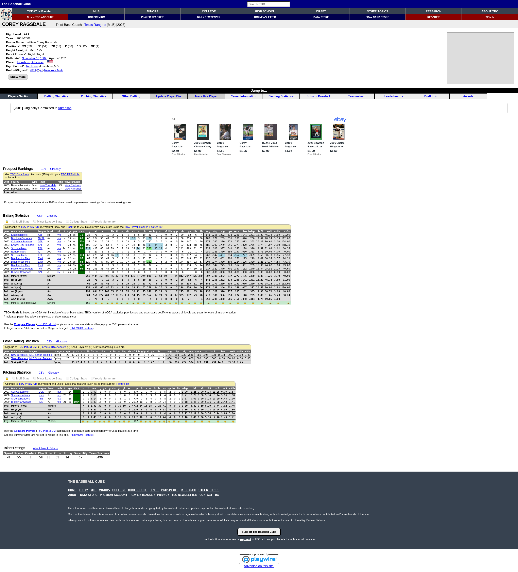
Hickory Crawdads (21, 272)
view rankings (73, 181)
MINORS (152, 11)
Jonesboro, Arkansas (30, 62)
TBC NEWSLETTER (265, 17)
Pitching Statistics (93, 96)
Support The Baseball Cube (259, 531)
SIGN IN (489, 17)
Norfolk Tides (18, 251)
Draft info (430, 96)
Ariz (41, 398)
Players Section (19, 96)
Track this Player (206, 96)
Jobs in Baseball (318, 96)
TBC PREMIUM (96, 17)
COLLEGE (209, 11)
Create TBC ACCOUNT (40, 17)
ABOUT (73, 495)
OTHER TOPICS (377, 11)
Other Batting (131, 96)
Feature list (155, 227)
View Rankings (73, 185)
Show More (18, 76)
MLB (96, 11)
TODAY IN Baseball (40, 11)
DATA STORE (321, 17)
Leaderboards (393, 96)
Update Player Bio (168, 96)
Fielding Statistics (281, 96)
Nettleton (32, 66)
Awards (468, 96)
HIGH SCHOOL (265, 11)
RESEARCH (433, 11)
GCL (41, 391)
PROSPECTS (169, 490)
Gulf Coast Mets (20, 391)
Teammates (356, 96)
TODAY (83, 490)
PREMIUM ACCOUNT (113, 495)
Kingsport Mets (19, 234)
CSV (43, 168)
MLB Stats (22, 221)
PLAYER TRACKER (152, 17)
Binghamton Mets (20, 258)
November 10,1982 (34, 58)
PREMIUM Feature (81, 328)
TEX (58, 268)
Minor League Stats (49, 221)
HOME (72, 490)
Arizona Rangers (20, 398)
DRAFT (321, 11)
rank (60, 181)
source (15, 181)
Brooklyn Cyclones (21, 238)
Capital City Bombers (22, 245)
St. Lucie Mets (19, 248)
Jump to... (259, 90)
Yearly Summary (105, 221)
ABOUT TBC (489, 11)
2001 (33, 70)
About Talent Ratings (45, 448)
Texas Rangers (95, 25)
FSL (40, 248)
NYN (59, 234)
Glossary (55, 168)
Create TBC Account (54, 347)
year (6, 181)
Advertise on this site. (259, 566)
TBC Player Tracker (136, 227)
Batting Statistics (56, 96)
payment (245, 539)
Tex (40, 268)
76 (41, 70)
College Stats (78, 221)
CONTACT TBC (209, 495)
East (40, 258)
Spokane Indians (20, 395)
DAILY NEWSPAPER (208, 17)
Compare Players (24, 324)
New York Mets (53, 70)
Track (69, 227)
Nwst (41, 395)
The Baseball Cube (16, 4)
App (40, 234)
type (34, 181)
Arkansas (64, 108)
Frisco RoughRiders (22, 268)
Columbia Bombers (21, 241)
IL (39, 251)
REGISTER (433, 17)
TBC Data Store (19, 174)
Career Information (243, 96)
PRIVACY (163, 495)
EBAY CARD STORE (377, 17)
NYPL (41, 238)
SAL (40, 241)
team (43, 181)
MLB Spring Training (40, 355)
